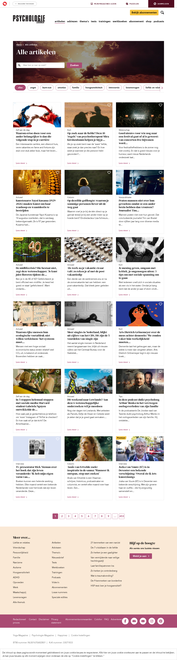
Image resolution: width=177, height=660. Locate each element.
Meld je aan (139, 556)
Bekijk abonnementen (144, 12)
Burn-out (46, 87)
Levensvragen (132, 87)
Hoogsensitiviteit (93, 87)
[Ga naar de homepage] (29, 19)
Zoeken (74, 65)
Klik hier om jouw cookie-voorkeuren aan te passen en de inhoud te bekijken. (137, 652)
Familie (75, 87)
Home (19, 45)
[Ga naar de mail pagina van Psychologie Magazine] (134, 621)
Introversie (114, 87)
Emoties (62, 87)
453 (121, 516)
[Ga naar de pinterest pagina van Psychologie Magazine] (160, 621)
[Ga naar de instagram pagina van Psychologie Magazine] (152, 621)
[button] (161, 4)
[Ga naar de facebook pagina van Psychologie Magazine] (125, 621)
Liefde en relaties (154, 87)
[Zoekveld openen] (162, 12)
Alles (20, 87)
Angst (33, 87)
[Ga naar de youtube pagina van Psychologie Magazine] (143, 621)
